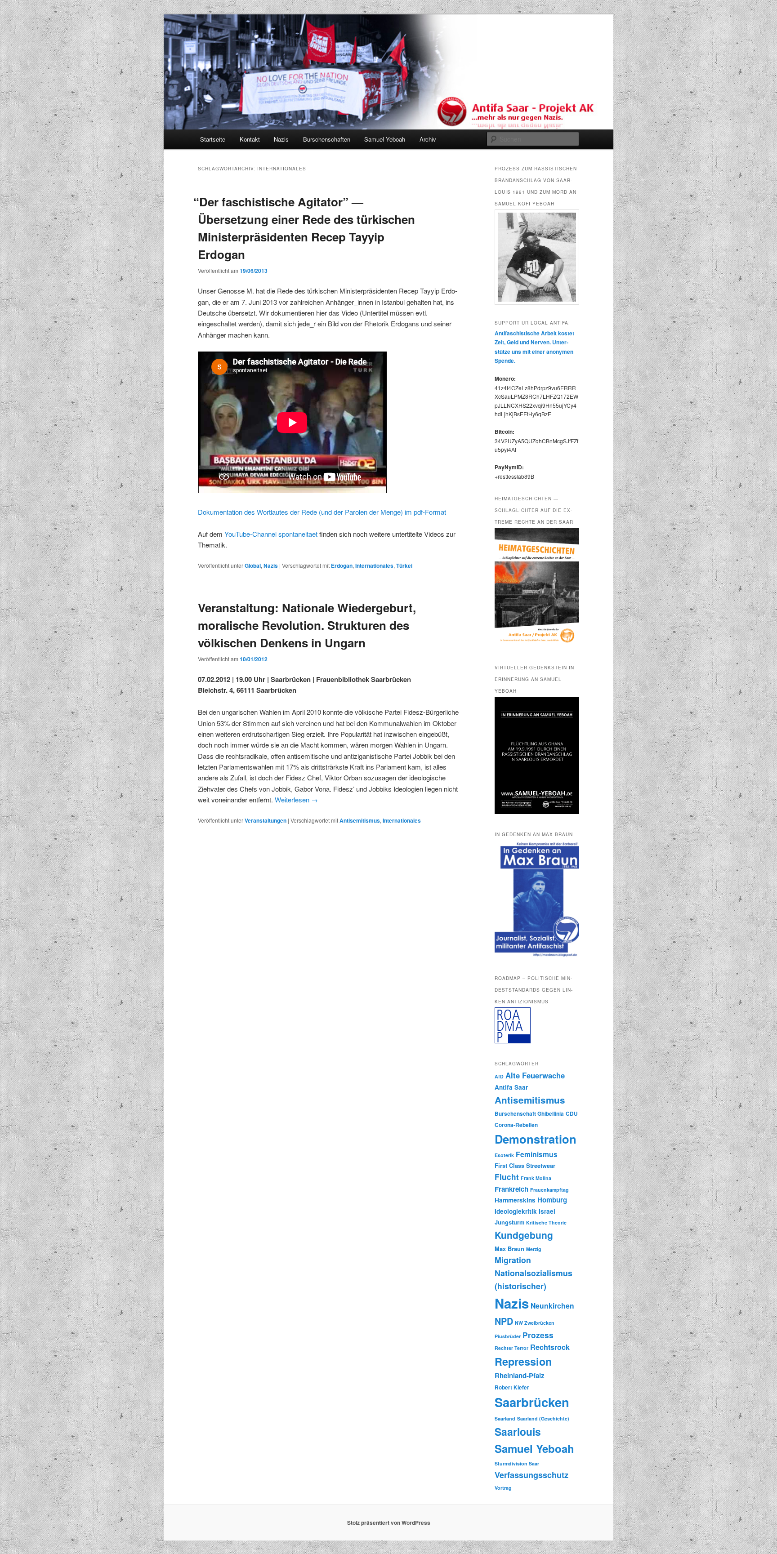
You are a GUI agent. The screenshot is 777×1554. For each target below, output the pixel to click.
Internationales (374, 565)
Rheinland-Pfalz (520, 1375)
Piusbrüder (508, 1336)
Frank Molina (536, 1178)
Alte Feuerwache (535, 1075)
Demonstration (535, 1139)
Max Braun (509, 1249)
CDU (572, 1114)
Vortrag (503, 1487)
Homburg (552, 1200)
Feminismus (537, 1154)
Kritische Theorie (546, 1222)
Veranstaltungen (265, 820)
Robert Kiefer (512, 1387)
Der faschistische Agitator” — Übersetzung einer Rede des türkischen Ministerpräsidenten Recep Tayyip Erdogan (306, 228)
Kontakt (250, 139)
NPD (504, 1321)
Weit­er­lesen (296, 799)
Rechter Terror (511, 1348)
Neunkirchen (552, 1305)
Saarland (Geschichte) (543, 1418)
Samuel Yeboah (384, 139)
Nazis (281, 139)
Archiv (428, 139)
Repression (523, 1361)
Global (253, 565)
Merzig (533, 1249)
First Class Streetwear (525, 1166)
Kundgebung (524, 1235)
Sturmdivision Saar (517, 1463)
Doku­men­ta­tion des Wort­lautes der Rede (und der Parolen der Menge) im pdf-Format (322, 512)
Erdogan (342, 565)
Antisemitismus (359, 820)
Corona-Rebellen (516, 1125)
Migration (513, 1259)
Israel (547, 1211)
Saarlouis (518, 1431)
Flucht (507, 1176)
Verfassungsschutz (531, 1475)
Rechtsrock (550, 1347)
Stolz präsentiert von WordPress (388, 1522)
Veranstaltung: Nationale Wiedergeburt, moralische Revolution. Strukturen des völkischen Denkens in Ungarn (307, 625)
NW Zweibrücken (534, 1322)
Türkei (404, 565)
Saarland (505, 1418)
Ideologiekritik (516, 1211)
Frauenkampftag (549, 1189)
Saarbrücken (532, 1402)
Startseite (212, 139)
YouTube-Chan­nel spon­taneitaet (270, 534)
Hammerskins (515, 1200)
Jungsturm (509, 1222)
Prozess (538, 1335)
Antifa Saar (511, 1087)
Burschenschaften (326, 139)
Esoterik (504, 1155)
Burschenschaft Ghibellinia (529, 1114)
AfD (499, 1076)
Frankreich (511, 1189)
